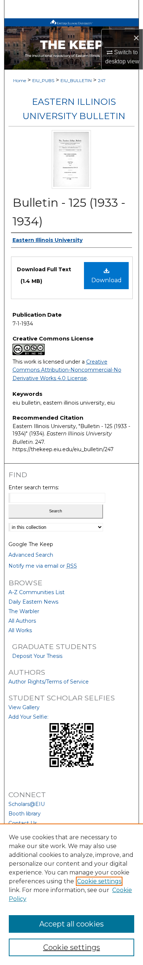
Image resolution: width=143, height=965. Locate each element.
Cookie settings (99, 881)
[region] (71, 894)
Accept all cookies (71, 924)
